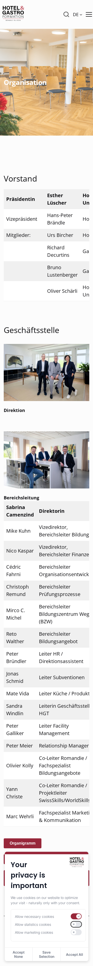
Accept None (19, 954)
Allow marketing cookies (34, 932)
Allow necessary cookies (34, 916)
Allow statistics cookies (33, 924)
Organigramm (22, 843)
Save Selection (46, 954)
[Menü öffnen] (89, 14)
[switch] (76, 916)
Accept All (74, 954)
